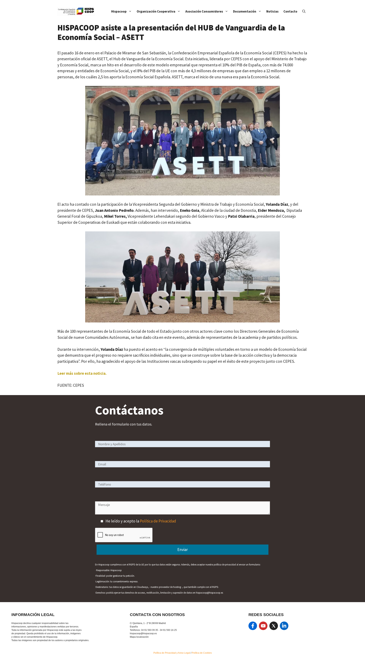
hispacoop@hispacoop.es (143, 633)
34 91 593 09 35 (149, 630)
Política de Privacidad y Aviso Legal (172, 653)
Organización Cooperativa (156, 11)
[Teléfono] (182, 484)
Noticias (272, 11)
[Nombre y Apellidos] (182, 443)
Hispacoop (119, 11)
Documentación (244, 11)
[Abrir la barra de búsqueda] (304, 11)
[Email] (182, 464)
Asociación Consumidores (204, 11)
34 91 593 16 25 (168, 630)
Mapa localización (139, 637)
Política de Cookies (202, 653)
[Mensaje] (182, 513)
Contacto (290, 11)
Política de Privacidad (158, 521)
